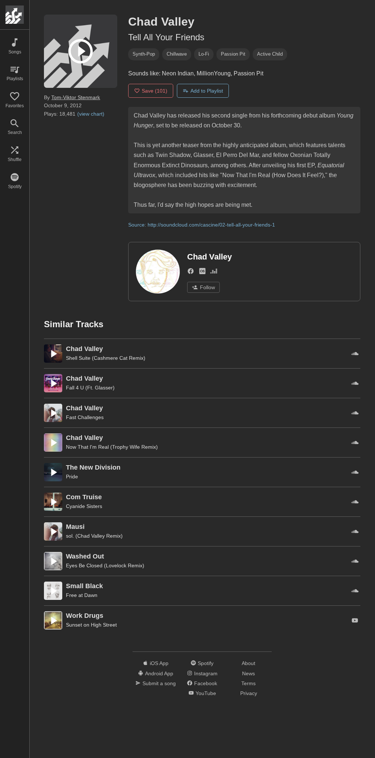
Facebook (205, 683)
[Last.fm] (202, 272)
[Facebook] (190, 272)
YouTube (206, 693)
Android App (159, 673)
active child (270, 54)
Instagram (206, 673)
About (248, 663)
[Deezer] (213, 272)
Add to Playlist (206, 91)
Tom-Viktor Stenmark (75, 97)
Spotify (206, 663)
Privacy (248, 693)
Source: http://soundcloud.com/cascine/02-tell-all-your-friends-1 (201, 225)
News (248, 673)
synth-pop (144, 54)
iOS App (159, 663)
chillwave (177, 54)
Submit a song (159, 683)
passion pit (233, 54)
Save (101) (154, 91)
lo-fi (203, 54)
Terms (248, 683)
